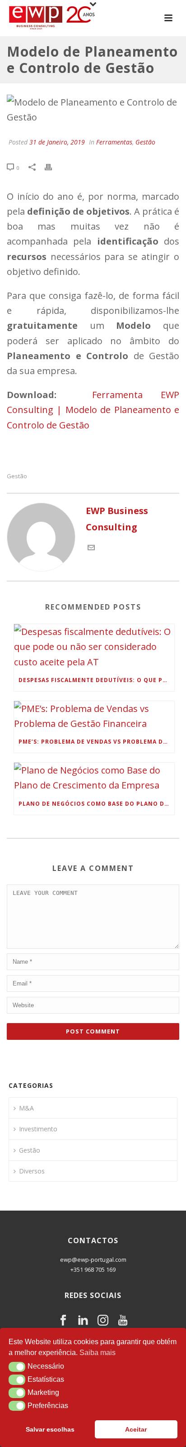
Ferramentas (114, 142)
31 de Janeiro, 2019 (57, 142)
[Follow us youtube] (122, 1321)
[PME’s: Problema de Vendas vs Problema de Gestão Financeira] (94, 716)
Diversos (32, 1171)
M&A (26, 1108)
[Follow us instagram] (103, 1321)
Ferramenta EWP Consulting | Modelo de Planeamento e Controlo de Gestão (93, 410)
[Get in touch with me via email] (91, 548)
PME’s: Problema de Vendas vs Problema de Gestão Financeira (96, 741)
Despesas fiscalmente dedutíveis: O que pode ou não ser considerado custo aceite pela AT (96, 680)
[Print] (53, 166)
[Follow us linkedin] (83, 1321)
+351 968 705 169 (93, 1269)
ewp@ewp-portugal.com (93, 1259)
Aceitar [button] (136, 1429)
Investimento (38, 1129)
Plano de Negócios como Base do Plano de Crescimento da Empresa (96, 804)
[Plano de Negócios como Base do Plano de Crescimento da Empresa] (94, 778)
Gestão (145, 142)
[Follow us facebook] (63, 1321)
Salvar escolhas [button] (50, 1429)
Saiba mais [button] (97, 1352)
